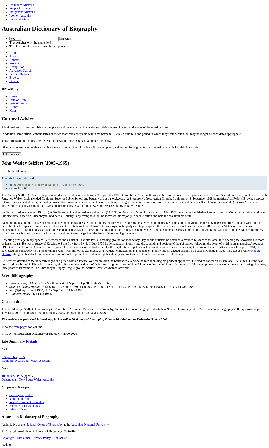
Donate (14, 81)
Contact (14, 59)
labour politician (19, 398)
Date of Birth (17, 100)
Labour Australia (19, 19)
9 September (9, 357)
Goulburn (8, 360)
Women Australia (20, 15)
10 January (8, 376)
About (13, 56)
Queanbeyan (9, 379)
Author (13, 107)
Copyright (8, 438)
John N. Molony (16, 171)
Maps (12, 110)
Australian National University (90, 424)
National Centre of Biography (44, 424)
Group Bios (16, 67)
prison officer (17, 409)
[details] (32, 341)
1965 (20, 376)
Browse (14, 77)
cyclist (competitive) (21, 395)
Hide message (11, 154)
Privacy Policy (42, 438)
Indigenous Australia (22, 12)
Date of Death (18, 103)
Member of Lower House (25, 405)
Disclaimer (23, 438)
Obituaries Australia (21, 5)
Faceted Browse (19, 74)
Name (13, 96)
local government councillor (26, 402)
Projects (14, 63)
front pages (20, 327)
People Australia (19, 8)
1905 (22, 357)
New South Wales (26, 360)
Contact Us (60, 438)
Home (13, 52)
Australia (44, 360)
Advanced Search (20, 70)
